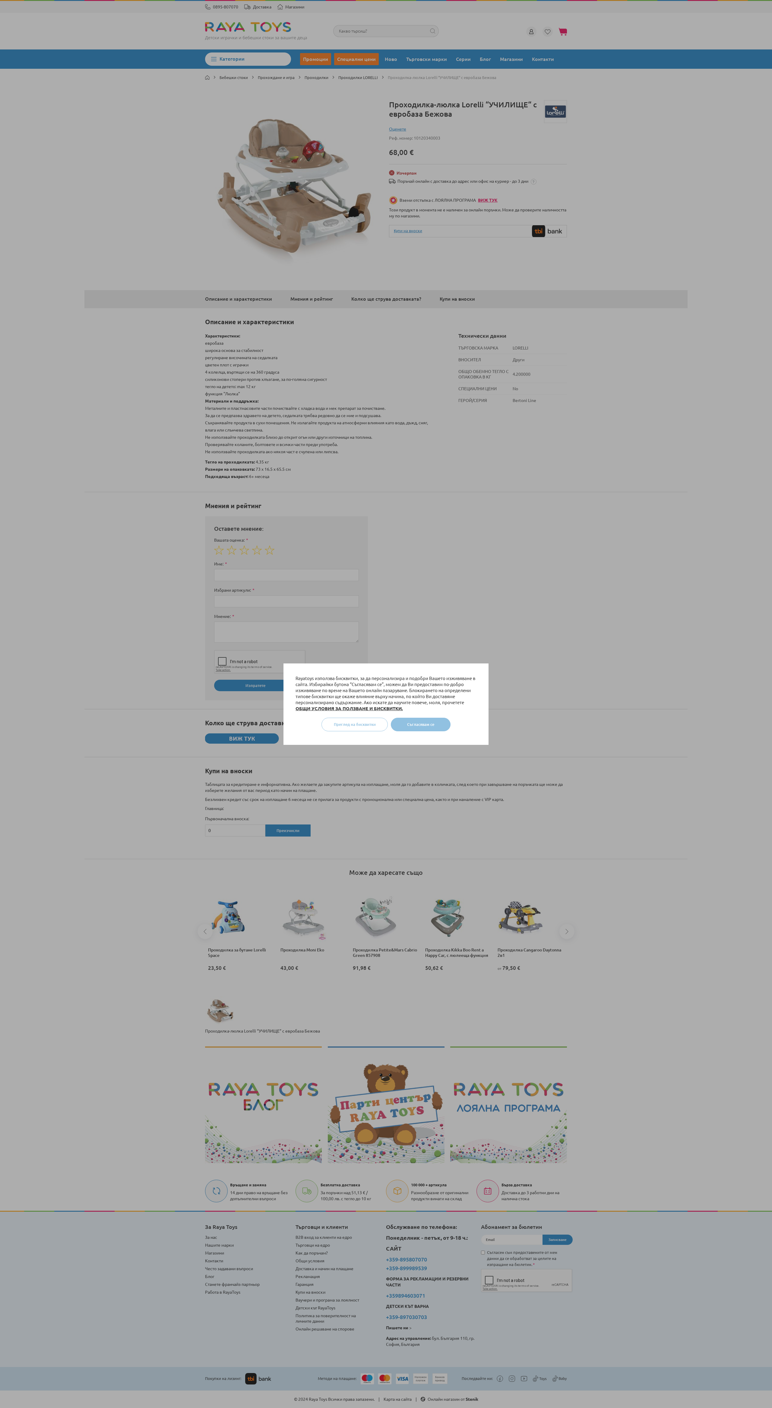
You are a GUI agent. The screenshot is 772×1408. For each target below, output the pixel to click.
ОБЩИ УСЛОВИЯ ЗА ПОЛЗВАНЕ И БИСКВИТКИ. (349, 708)
